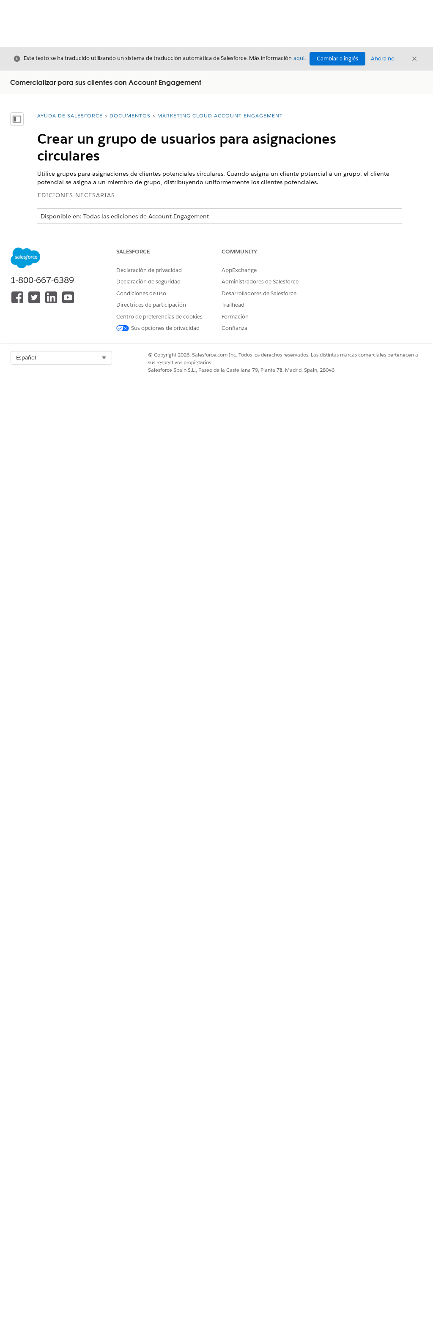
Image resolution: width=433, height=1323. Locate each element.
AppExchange (239, 270)
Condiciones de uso (141, 293)
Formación (235, 316)
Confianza (234, 328)
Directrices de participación (151, 304)
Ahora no (383, 58)
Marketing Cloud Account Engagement (220, 115)
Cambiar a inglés (337, 58)
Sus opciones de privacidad (165, 328)
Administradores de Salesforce (260, 281)
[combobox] (61, 358)
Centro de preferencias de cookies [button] (159, 316)
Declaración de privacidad (149, 270)
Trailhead (233, 304)
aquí (298, 58)
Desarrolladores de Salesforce (259, 293)
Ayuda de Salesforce (70, 115)
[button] (61, 358)
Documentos (130, 115)
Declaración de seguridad (148, 281)
